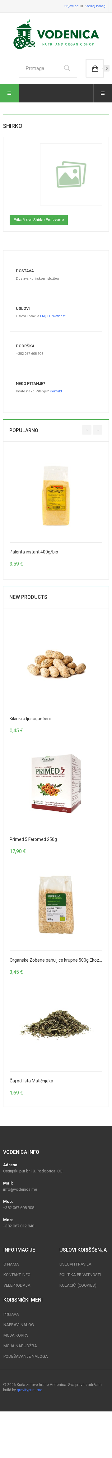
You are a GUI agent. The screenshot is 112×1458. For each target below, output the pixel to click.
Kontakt (56, 391)
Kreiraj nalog (95, 6)
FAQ (43, 316)
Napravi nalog (18, 1324)
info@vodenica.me (20, 1189)
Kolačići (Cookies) (77, 1285)
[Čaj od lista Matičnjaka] (56, 1024)
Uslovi (23, 308)
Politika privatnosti (80, 1274)
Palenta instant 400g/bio (34, 551)
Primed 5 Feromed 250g (33, 839)
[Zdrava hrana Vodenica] (56, 34)
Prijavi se (71, 6)
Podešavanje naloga (25, 1356)
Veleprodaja (16, 1285)
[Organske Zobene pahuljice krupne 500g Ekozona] (56, 904)
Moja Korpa (15, 1335)
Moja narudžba (20, 1345)
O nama (11, 1264)
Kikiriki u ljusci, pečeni (30, 718)
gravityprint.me (29, 1390)
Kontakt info (16, 1274)
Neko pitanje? (30, 383)
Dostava (25, 271)
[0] (95, 68)
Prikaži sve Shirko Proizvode (39, 219)
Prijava (11, 1314)
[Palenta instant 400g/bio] (56, 496)
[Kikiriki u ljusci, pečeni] (56, 662)
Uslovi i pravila (75, 1264)
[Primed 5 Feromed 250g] (56, 783)
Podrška (25, 346)
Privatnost (57, 316)
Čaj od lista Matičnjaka (31, 1080)
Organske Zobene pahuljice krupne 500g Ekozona (58, 960)
